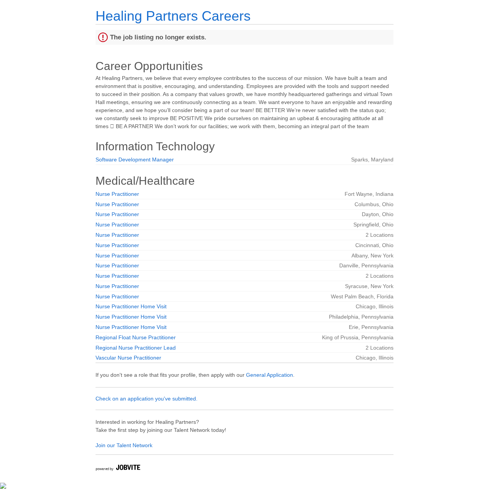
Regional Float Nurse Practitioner (136, 337)
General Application (269, 375)
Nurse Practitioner (117, 194)
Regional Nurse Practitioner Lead (136, 348)
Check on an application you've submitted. (147, 399)
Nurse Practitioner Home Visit (131, 306)
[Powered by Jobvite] (118, 469)
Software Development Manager (135, 159)
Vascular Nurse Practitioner (128, 358)
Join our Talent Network (124, 445)
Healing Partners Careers (173, 16)
